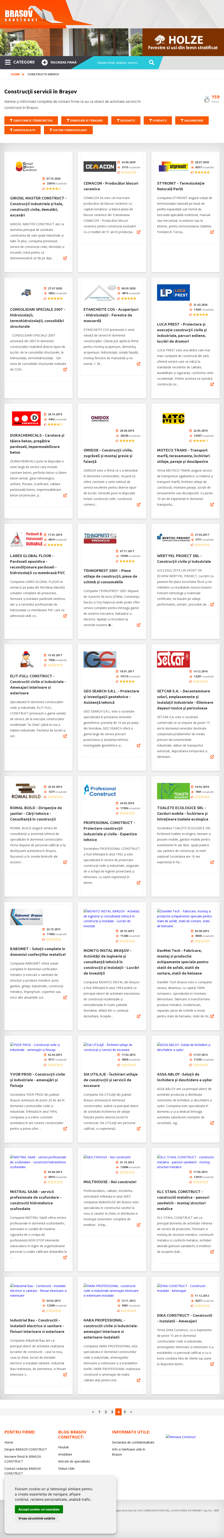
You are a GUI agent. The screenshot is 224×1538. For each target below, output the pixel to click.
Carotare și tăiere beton (32, 120)
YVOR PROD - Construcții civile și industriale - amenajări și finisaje (37, 1080)
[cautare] (150, 62)
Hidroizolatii (24, 130)
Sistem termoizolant (69, 130)
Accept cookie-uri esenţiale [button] (39, 1509)
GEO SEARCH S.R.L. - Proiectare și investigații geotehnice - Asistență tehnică (111, 696)
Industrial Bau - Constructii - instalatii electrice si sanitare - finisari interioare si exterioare (37, 1326)
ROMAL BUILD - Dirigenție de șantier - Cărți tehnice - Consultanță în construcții (36, 813)
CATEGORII (24, 62)
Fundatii (159, 120)
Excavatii (127, 120)
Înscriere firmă (64, 62)
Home (15, 74)
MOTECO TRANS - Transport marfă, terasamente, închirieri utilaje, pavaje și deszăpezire (183, 455)
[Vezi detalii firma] (65, 258)
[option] (112, 42)
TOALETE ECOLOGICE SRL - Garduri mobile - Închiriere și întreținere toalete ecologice (182, 813)
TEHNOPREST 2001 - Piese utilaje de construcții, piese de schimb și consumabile (110, 576)
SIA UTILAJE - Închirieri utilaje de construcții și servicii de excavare (111, 1080)
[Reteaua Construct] (181, 1437)
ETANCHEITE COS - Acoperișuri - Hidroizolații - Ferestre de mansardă (111, 315)
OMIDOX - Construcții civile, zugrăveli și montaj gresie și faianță (108, 455)
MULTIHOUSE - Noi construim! (110, 1182)
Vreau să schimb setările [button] (36, 1518)
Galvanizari (193, 120)
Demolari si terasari (86, 120)
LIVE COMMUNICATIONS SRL (153, 1510)
